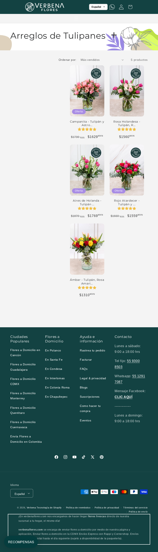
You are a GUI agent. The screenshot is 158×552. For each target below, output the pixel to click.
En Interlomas (55, 378)
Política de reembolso (78, 507)
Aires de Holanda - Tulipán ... (87, 202)
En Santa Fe (54, 359)
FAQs (83, 368)
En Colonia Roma (57, 387)
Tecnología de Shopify (49, 507)
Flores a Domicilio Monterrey (23, 396)
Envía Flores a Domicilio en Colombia (26, 439)
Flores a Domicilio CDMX (23, 381)
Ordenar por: (68, 59)
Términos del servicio (135, 507)
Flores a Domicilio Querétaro (23, 410)
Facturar (86, 359)
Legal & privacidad (93, 378)
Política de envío (138, 511)
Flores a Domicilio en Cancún (25, 352)
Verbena (31, 507)
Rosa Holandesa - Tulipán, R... (126, 123)
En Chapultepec (56, 396)
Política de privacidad (107, 507)
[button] (76, 18)
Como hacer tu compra (90, 408)
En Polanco (53, 350)
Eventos (85, 420)
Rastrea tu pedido (92, 350)
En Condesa (53, 368)
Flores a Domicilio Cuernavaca (23, 424)
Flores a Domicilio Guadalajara (23, 367)
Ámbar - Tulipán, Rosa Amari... (87, 281)
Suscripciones (90, 396)
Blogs (84, 387)
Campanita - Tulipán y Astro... (87, 123)
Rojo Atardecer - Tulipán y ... (126, 202)
